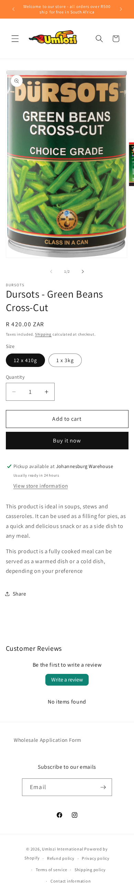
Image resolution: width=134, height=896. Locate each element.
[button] (15, 38)
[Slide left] (51, 271)
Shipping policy (90, 869)
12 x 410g (25, 360)
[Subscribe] (103, 787)
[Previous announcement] (13, 9)
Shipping (43, 334)
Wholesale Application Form (47, 739)
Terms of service (51, 869)
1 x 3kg (65, 360)
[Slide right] (82, 271)
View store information (40, 485)
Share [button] (19, 593)
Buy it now (67, 440)
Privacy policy (96, 858)
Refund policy (61, 858)
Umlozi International (62, 849)
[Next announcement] (121, 9)
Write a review (67, 679)
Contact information (71, 881)
